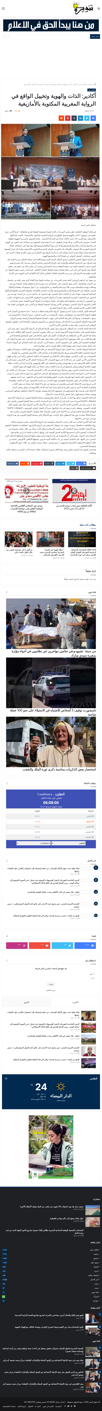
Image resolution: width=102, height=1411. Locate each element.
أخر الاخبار (94, 1279)
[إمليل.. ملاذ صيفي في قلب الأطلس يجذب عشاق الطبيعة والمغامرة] (88, 896)
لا (91, 978)
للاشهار (30, 1406)
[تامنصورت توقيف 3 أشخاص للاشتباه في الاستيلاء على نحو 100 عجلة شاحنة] (51, 683)
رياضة (96, 1254)
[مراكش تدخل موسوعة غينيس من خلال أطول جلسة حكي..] (19, 539)
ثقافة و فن (82, 84)
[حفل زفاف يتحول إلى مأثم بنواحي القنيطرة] (92, 1222)
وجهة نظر (94, 1262)
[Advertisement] (51, 59)
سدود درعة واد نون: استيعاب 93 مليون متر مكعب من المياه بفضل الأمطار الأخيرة (51, 1206)
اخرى (96, 1271)
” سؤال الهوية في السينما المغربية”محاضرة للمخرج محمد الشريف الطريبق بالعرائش (52, 552)
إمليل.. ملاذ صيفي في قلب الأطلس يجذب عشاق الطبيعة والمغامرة (64, 36)
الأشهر (26, 1002)
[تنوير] (83, 8)
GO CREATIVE (29, 1402)
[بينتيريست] (67, 118)
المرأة (96, 1296)
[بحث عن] (98, 9)
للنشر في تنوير (48, 1406)
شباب (96, 1284)
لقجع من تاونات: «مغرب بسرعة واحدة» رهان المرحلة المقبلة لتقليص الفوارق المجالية (46, 915)
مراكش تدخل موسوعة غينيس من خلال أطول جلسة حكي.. (19, 551)
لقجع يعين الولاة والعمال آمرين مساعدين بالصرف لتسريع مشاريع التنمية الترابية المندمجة (49, 1315)
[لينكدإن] (80, 118)
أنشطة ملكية (93, 1275)
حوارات (95, 1301)
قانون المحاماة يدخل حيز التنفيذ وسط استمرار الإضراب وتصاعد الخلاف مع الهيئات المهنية (49, 1327)
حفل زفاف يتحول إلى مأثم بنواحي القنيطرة (66, 1218)
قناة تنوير (94, 1292)
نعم (91, 974)
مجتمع (96, 1258)
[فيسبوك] (93, 118)
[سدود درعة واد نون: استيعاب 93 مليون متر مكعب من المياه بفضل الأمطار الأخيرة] (92, 1210)
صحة (96, 1288)
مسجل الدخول (79, 579)
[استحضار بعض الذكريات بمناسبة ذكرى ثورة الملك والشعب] (51, 742)
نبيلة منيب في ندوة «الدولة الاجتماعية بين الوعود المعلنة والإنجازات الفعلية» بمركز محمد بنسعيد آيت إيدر (43, 1360)
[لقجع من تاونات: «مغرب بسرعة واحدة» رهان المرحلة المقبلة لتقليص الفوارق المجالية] (88, 919)
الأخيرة (75, 1002)
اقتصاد (96, 1267)
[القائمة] (3, 9)
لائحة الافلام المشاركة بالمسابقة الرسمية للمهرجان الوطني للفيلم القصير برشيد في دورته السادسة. (83, 552)
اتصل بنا (38, 1406)
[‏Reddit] (61, 118)
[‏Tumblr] (74, 118)
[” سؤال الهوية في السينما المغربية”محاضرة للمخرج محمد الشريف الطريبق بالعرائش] (50, 539)
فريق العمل (21, 1406)
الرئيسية (91, 84)
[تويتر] (87, 118)
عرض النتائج (51, 990)
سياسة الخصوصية (9, 1406)
